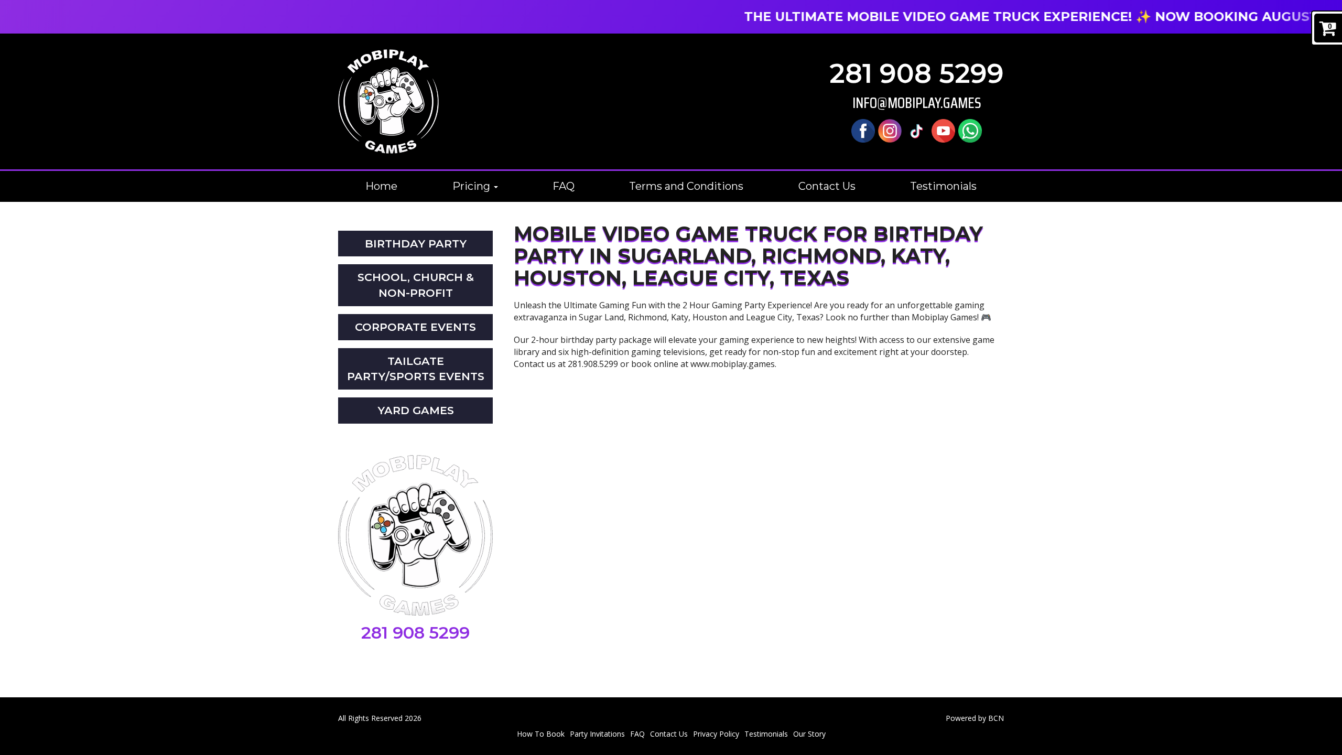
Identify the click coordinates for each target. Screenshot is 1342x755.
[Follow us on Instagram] (890, 130)
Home (381, 186)
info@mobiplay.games (916, 103)
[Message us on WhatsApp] (970, 130)
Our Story (809, 734)
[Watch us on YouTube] (943, 130)
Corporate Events (415, 326)
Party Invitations (597, 734)
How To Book (541, 734)
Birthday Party (416, 243)
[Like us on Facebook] (863, 130)
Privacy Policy (716, 734)
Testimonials (943, 186)
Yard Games (415, 410)
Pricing (472, 186)
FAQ (564, 186)
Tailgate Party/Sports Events (415, 368)
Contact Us (827, 186)
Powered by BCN (975, 718)
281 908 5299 (916, 73)
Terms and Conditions (686, 186)
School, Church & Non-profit (416, 285)
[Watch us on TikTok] (916, 130)
